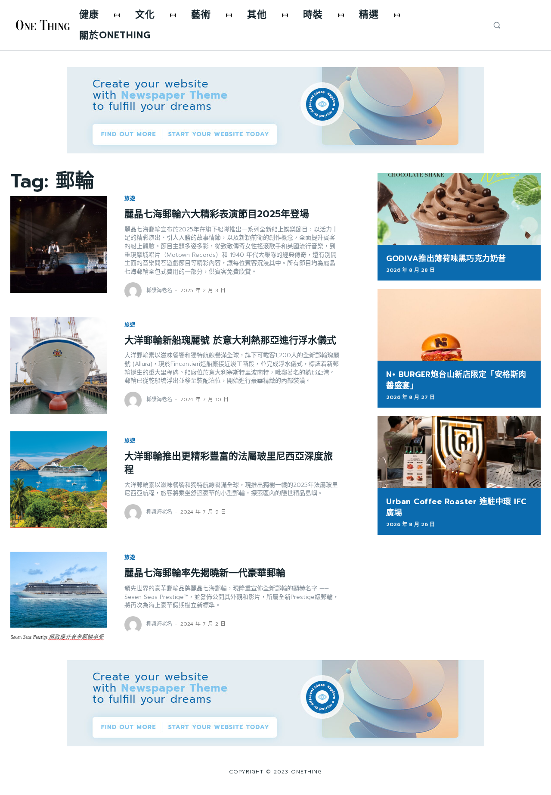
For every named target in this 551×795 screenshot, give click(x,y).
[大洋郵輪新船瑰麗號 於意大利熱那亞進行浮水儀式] (58, 365)
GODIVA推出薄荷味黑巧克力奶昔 (446, 259)
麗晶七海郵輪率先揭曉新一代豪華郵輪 (204, 573)
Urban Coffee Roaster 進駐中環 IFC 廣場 (456, 507)
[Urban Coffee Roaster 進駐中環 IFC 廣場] (459, 452)
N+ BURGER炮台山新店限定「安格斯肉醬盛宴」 (456, 379)
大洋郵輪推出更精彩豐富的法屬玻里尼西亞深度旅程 (228, 463)
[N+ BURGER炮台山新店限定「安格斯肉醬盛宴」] (459, 325)
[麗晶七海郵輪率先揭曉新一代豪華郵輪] (58, 594)
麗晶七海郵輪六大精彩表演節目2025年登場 (216, 214)
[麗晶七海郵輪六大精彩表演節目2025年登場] (58, 244)
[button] (497, 25)
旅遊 (130, 198)
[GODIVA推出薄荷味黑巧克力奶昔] (459, 209)
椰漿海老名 (159, 290)
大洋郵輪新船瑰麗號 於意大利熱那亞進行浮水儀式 (230, 340)
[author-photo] (134, 290)
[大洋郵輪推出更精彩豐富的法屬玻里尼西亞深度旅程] (58, 479)
